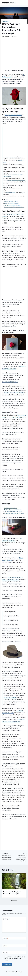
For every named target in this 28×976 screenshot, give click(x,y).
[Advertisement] (14, 53)
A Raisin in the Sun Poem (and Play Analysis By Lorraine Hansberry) (21, 857)
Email (5, 946)
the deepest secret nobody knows (16, 180)
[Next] (24, 886)
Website (5, 953)
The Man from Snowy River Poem (13, 511)
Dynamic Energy (6, 36)
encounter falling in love (10, 382)
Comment (6, 919)
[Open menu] (25, 3)
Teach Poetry (5, 21)
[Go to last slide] (4, 886)
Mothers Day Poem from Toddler (12, 509)
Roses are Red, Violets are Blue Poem (14, 207)
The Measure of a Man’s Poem (12, 205)
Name (5, 938)
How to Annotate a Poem (11, 201)
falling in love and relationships (14, 392)
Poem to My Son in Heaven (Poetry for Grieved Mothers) (6, 856)
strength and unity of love (13, 115)
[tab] (11, 900)
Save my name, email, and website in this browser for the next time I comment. (14, 958)
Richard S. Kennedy (10, 697)
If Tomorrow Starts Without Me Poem (14, 513)
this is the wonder (10, 192)
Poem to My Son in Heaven (11, 203)
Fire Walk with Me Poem (10, 508)
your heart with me (18, 417)
